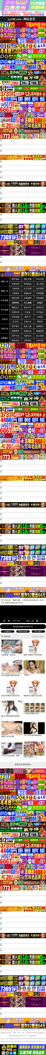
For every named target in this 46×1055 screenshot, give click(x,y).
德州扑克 (40, 307)
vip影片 (7, 631)
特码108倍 (23, 631)
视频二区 (4, 291)
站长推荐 (4, 300)
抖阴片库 (4, 329)
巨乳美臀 (40, 289)
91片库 (16, 322)
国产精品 (15, 279)
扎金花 (28, 312)
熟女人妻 (27, 326)
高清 (28, 621)
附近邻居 (15, 298)
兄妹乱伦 (27, 336)
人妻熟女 (15, 293)
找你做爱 (40, 298)
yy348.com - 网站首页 (21, 19)
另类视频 (40, 293)
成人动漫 (40, 284)
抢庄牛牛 (27, 307)
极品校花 (15, 340)
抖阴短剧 (27, 340)
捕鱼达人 (15, 307)
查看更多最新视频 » (23, 764)
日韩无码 (40, 340)
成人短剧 (40, 336)
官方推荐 (4, 310)
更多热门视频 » (38, 637)
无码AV (5, 319)
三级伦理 (15, 289)
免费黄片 (40, 326)
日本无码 (40, 279)
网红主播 (27, 279)
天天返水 (40, 312)
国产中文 (15, 336)
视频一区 (4, 281)
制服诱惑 (40, 331)
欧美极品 (27, 284)
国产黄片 (15, 326)
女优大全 (27, 322)
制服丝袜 (27, 293)
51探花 (40, 317)
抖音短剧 (15, 317)
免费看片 (4, 338)
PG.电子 (38, 631)
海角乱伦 (27, 331)
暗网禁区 (15, 331)
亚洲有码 (15, 284)
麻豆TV (28, 317)
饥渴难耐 (27, 298)
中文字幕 (27, 289)
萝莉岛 (40, 322)
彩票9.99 (15, 312)
